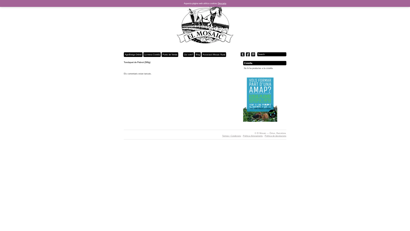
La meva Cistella (152, 54)
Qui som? (188, 54)
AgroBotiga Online (133, 54)
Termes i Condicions (231, 136)
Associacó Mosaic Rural (214, 54)
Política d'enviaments (253, 136)
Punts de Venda (170, 54)
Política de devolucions (275, 136)
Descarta (222, 3)
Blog (198, 54)
